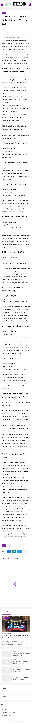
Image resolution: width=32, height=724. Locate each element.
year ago (16, 651)
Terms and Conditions (8, 712)
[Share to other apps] (24, 551)
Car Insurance (7, 693)
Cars (4, 12)
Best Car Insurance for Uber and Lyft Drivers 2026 (15, 637)
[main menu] (2, 4)
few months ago (7, 633)
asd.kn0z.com (21, 721)
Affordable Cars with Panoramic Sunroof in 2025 (21, 670)
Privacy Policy (6, 715)
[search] (30, 4)
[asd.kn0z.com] (16, 4)
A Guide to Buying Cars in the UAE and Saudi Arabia (20, 662)
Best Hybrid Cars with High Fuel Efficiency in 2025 (21, 654)
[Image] (7, 654)
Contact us (5, 709)
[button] (9, 551)
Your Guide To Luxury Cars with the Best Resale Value (21, 678)
